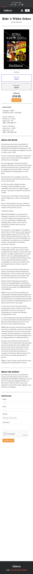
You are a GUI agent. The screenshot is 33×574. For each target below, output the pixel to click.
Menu (27, 10)
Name (4, 399)
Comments (6, 422)
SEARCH (12, 5)
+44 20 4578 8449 (16, 2)
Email (4, 407)
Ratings (5, 414)
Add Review (6, 396)
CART (19, 5)
